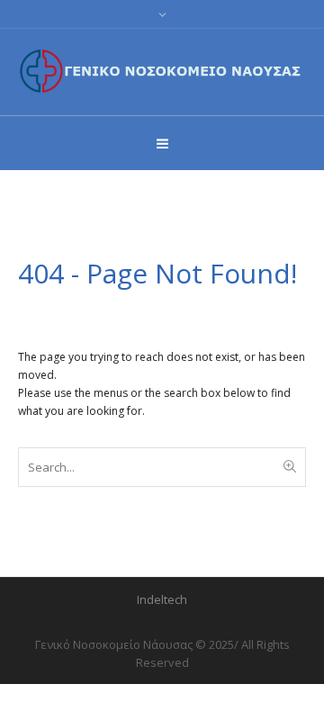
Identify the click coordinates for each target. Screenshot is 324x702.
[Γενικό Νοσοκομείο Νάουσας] (162, 71)
